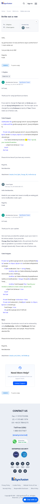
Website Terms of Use (30, 485)
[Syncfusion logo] (9, 3)
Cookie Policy (17, 485)
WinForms (15, 11)
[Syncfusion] (20, 479)
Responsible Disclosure (21, 488)
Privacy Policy (6, 485)
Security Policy (7, 488)
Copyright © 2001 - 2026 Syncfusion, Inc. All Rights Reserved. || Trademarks (20, 497)
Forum (9, 11)
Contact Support (20, 383)
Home (3, 11)
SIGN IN (5, 393)
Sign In (30, 3)
